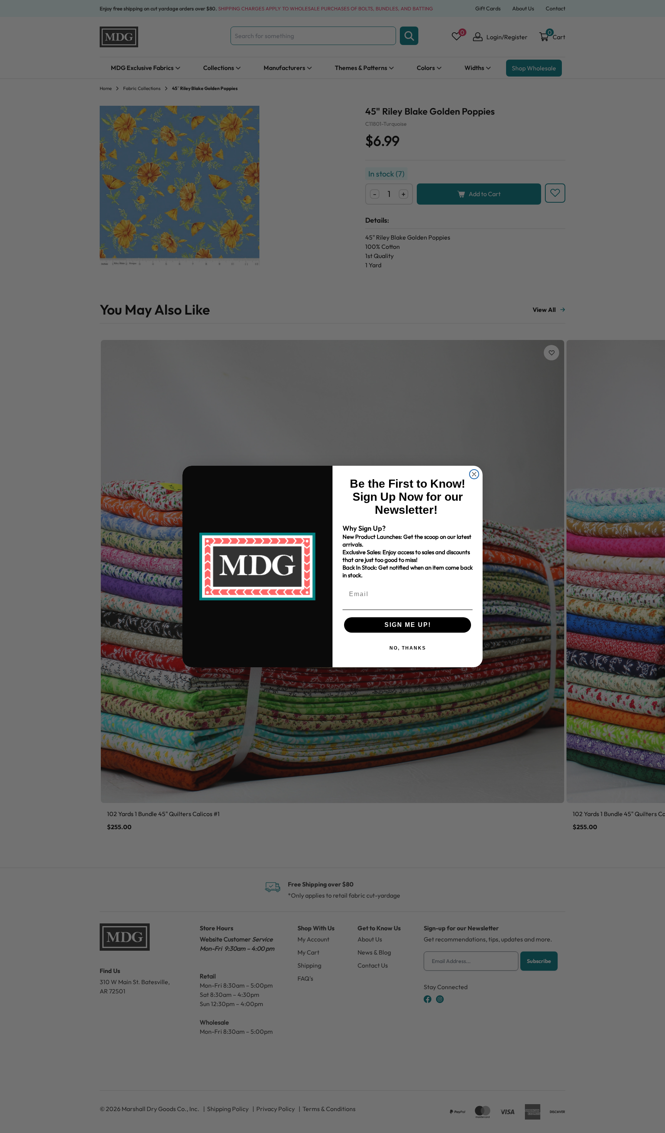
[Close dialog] (474, 474)
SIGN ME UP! (407, 624)
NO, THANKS (407, 648)
